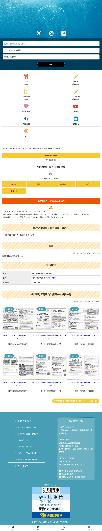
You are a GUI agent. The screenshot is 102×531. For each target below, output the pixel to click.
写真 (38, 184)
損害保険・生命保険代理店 (69, 442)
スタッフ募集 (23, 466)
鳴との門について (24, 421)
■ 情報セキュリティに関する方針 (72, 477)
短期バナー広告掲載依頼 (27, 459)
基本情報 (63, 184)
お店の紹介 (14, 184)
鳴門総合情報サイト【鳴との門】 (15, 148)
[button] (94, 395)
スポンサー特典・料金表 (27, 453)
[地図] (54, 278)
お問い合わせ (23, 440)
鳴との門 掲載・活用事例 (28, 433)
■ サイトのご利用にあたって (70, 471)
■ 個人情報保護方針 (67, 474)
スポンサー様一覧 (24, 446)
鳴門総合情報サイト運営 (68, 446)
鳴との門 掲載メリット (27, 427)
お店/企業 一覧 (34, 148)
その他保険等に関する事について (72, 464)
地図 (87, 184)
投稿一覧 (14, 191)
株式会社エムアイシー (67, 427)
